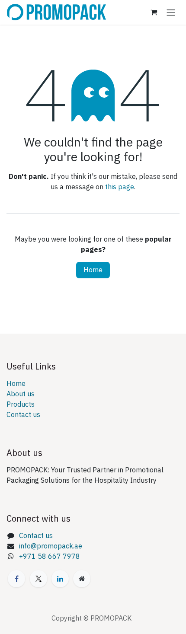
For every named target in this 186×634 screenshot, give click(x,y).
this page (119, 187)
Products (20, 404)
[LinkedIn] (60, 578)
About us (20, 394)
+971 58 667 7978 (49, 556)
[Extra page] (81, 578)
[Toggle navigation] (171, 12)
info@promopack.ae (50, 546)
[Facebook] (16, 578)
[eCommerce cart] (153, 12)
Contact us (23, 415)
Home (93, 270)
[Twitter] (38, 578)
